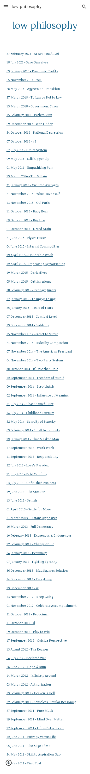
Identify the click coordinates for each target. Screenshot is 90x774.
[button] (6, 6)
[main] (45, 25)
